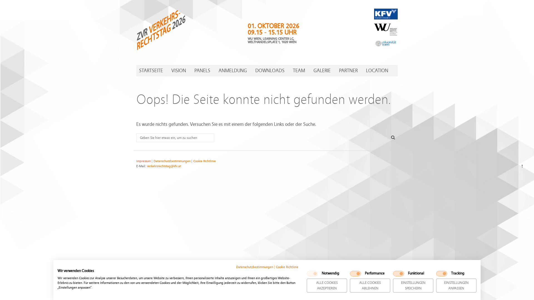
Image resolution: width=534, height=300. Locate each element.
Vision (178, 71)
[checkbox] (312, 273)
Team (299, 71)
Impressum (143, 161)
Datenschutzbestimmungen (254, 267)
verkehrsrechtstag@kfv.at (164, 166)
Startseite (151, 71)
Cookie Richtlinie (287, 267)
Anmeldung (233, 71)
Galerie (322, 71)
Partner (348, 71)
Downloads (270, 71)
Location (377, 71)
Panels (202, 71)
